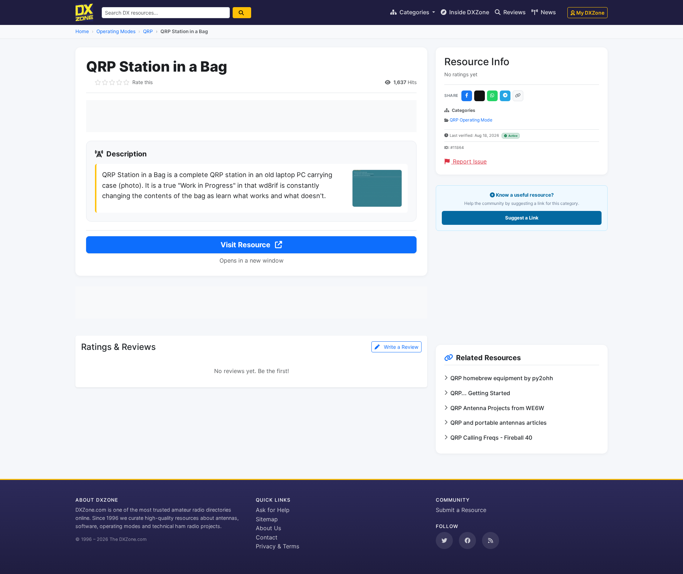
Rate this (142, 82)
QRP (148, 31)
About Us (268, 528)
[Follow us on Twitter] (444, 540)
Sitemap (267, 519)
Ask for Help (273, 509)
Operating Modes (116, 31)
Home (82, 31)
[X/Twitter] (479, 96)
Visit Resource (246, 245)
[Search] (242, 12)
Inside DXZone (468, 12)
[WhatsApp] (492, 96)
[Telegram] (505, 96)
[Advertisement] (251, 116)
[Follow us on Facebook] (467, 540)
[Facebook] (466, 96)
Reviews (514, 12)
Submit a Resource (461, 509)
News (547, 12)
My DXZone (590, 13)
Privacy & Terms (277, 546)
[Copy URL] (518, 96)
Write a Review (400, 347)
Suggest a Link (522, 218)
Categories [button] (414, 12)
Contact (266, 537)
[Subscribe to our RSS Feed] (490, 540)
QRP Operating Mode (471, 120)
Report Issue (469, 161)
